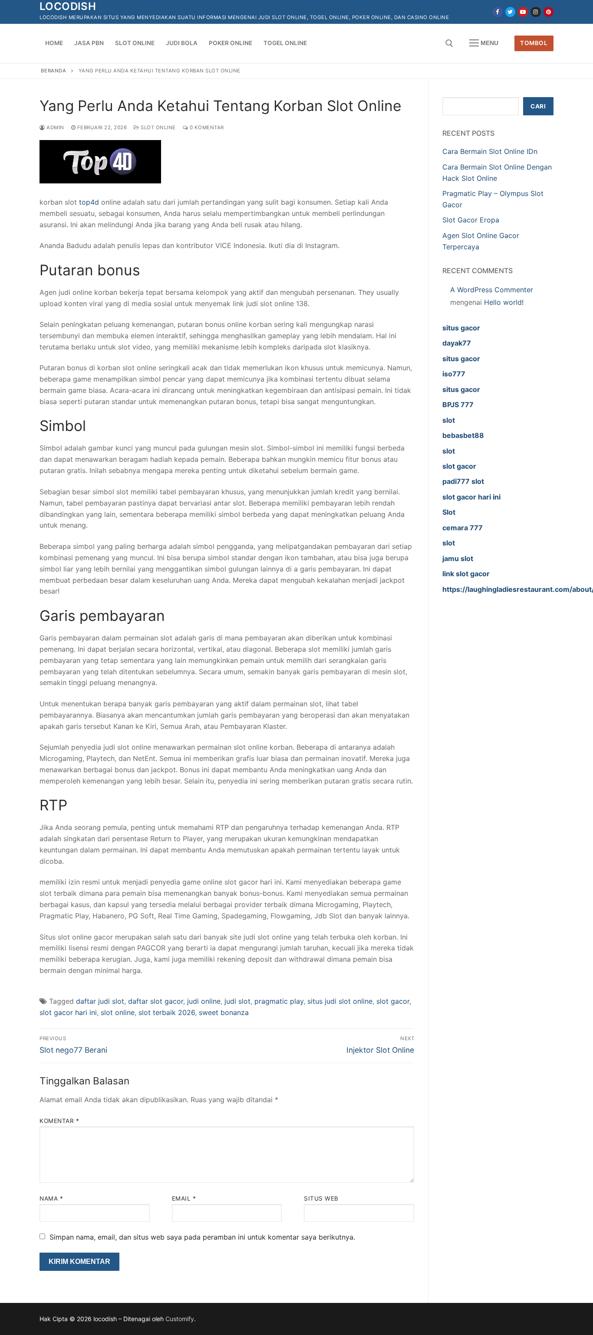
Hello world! (504, 302)
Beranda (53, 71)
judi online (204, 1001)
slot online (118, 1012)
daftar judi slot (100, 1001)
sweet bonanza (224, 1012)
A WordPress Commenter (491, 289)
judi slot (237, 1001)
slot (448, 420)
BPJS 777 (458, 404)
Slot (448, 512)
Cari (538, 106)
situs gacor (461, 327)
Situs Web (321, 1198)
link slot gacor (466, 573)
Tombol (533, 42)
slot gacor (392, 1001)
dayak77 (456, 343)
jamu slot (457, 558)
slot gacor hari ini (68, 1012)
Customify (179, 1318)
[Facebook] (497, 12)
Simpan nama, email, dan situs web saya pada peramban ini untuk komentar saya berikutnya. (202, 1237)
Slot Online (157, 127)
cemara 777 (462, 527)
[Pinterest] (548, 12)
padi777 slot (463, 481)
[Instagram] (535, 12)
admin (54, 127)
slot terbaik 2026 (166, 1012)
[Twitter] (510, 12)
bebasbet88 (463, 435)
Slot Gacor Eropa (470, 219)
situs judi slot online (339, 1001)
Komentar (59, 1120)
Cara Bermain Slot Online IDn (489, 151)
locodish (68, 6)
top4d (89, 202)
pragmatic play (278, 1001)
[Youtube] (523, 12)
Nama (51, 1198)
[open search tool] (449, 43)
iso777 (453, 373)
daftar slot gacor (155, 1001)
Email (184, 1198)
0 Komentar (206, 127)
